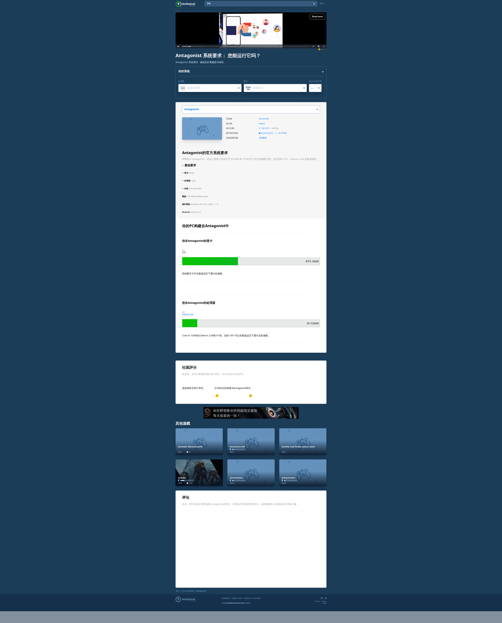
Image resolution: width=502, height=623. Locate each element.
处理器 (181, 81)
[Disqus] (251, 549)
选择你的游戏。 (251, 109)
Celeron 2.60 (187, 314)
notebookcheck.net (235, 603)
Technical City (185, 4)
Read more (317, 16)
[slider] (245, 46)
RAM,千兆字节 (315, 81)
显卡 (246, 81)
